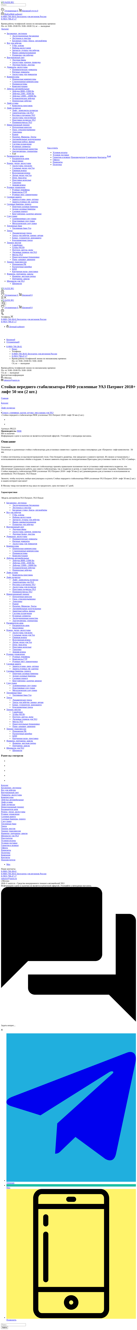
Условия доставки (9, 843)
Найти (4, 1328)
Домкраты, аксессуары (11, 795)
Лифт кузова (7, 802)
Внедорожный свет (10, 792)
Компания (5, 855)
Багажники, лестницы (11, 788)
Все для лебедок (8, 790)
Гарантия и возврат (10, 845)
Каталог (4, 785)
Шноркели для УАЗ (10, 836)
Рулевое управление (10, 814)
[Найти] (2, 8)
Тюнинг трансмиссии (11, 831)
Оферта (4, 848)
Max (8, 864)
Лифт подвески (8, 804)
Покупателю (7, 838)
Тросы (4, 826)
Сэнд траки (6, 821)
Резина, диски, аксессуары (13, 812)
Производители (8, 860)
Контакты (5, 857)
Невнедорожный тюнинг (12, 807)
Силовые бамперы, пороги (13, 819)
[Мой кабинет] (2, 292)
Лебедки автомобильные (12, 800)
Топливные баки (8, 824)
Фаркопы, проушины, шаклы (14, 833)
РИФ (19, 431)
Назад (14, 349)
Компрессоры (7, 797)
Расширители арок (9, 809)
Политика (5, 852)
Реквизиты (6, 850)
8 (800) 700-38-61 (9, 871)
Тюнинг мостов (8, 828)
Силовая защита (8, 816)
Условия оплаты (8, 840)
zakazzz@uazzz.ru (12, 380)
